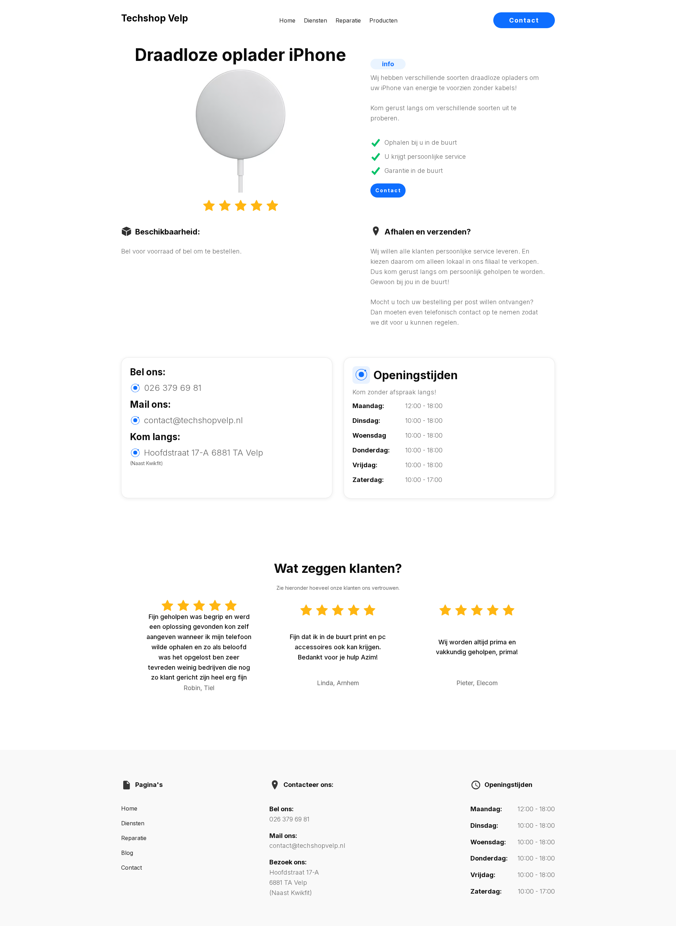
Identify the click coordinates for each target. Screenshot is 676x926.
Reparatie (348, 20)
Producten (383, 20)
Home (287, 20)
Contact (524, 20)
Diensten (315, 20)
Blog (127, 852)
